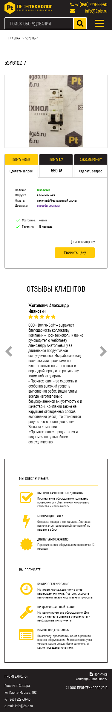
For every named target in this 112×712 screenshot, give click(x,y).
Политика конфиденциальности (92, 676)
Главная (14, 38)
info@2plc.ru (96, 10)
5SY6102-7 (31, 38)
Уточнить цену (75, 252)
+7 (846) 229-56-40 (91, 4)
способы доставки (48, 205)
